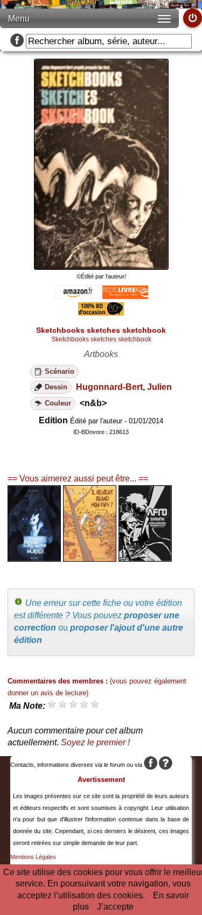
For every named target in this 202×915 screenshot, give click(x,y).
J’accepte (115, 906)
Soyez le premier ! (95, 742)
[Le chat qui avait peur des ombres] (34, 558)
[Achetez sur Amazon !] (77, 296)
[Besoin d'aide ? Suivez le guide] (165, 765)
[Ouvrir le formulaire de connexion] (192, 18)
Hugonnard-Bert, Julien (124, 387)
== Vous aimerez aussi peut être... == (78, 478)
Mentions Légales (33, 857)
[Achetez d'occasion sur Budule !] (101, 312)
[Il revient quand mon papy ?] (89, 558)
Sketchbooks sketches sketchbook (101, 339)
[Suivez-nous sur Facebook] (17, 41)
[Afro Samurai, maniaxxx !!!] (145, 558)
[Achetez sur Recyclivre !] (125, 296)
